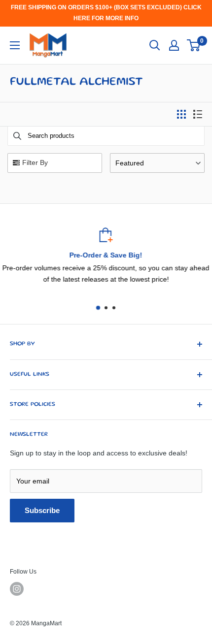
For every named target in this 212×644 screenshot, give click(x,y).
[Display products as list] (197, 114)
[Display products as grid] (181, 114)
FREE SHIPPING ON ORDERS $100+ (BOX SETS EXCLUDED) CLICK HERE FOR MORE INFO (106, 13)
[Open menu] (15, 45)
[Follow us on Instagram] (17, 589)
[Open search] (154, 45)
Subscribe (42, 510)
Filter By (35, 162)
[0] (194, 45)
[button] (157, 163)
